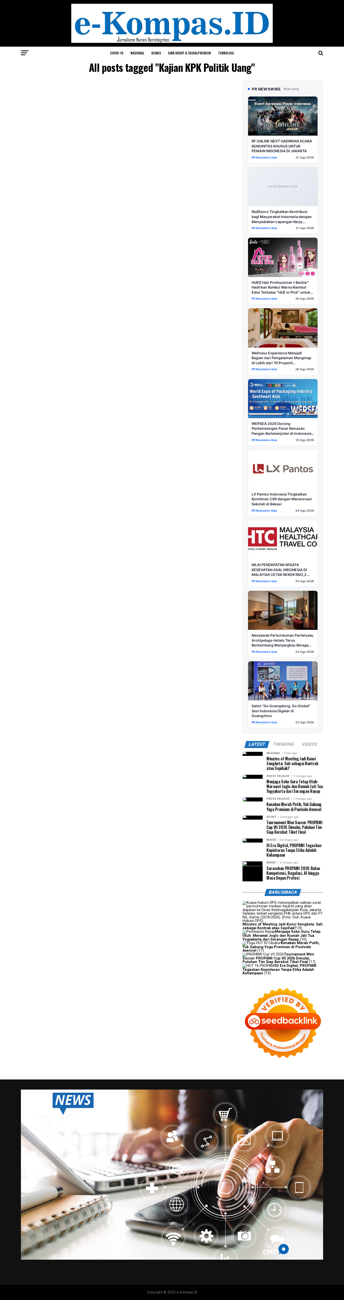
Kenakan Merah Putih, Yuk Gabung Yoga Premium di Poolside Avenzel (281, 947)
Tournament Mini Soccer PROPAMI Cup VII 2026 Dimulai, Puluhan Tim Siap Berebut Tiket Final (278, 958)
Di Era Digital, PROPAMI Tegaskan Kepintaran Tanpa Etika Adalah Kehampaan (279, 969)
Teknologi (226, 52)
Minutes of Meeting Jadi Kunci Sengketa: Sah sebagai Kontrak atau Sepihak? (283, 926)
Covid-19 (116, 52)
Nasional (137, 52)
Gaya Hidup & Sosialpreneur (189, 52)
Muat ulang (291, 89)
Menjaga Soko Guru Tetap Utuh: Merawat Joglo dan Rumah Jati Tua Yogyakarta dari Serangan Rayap (282, 935)
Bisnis (156, 52)
